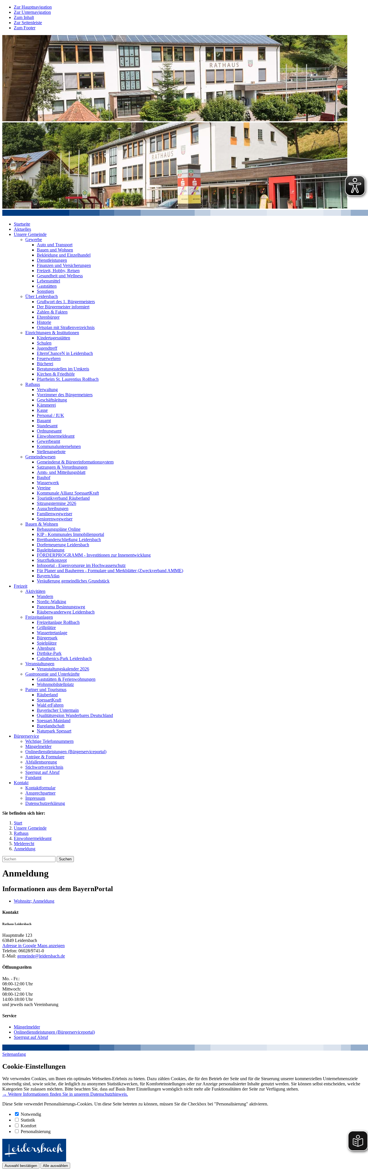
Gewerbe (33, 239)
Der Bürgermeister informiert (63, 306)
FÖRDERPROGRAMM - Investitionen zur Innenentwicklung (94, 555)
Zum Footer (24, 27)
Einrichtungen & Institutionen (52, 332)
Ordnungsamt (49, 430)
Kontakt (21, 782)
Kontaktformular (40, 787)
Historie (44, 322)
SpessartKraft (49, 699)
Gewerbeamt (48, 441)
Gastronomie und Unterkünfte (52, 674)
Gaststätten (47, 286)
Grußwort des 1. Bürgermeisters (66, 301)
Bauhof (43, 477)
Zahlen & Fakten (52, 311)
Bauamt (44, 420)
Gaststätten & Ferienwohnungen (66, 679)
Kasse (42, 410)
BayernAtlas (48, 575)
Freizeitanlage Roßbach (58, 622)
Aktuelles (22, 229)
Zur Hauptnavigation (33, 7)
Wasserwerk (48, 482)
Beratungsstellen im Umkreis (63, 368)
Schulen (44, 343)
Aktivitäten (35, 591)
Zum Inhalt (24, 17)
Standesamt (47, 425)
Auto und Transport (54, 244)
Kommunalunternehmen (59, 446)
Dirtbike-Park (49, 653)
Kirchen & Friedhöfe (56, 374)
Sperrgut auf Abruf (42, 772)
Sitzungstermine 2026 (56, 503)
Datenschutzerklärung (45, 803)
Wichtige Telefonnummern (49, 741)
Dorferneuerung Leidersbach (63, 544)
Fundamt (33, 777)
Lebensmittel (48, 280)
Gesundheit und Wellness (60, 275)
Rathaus (32, 384)
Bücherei (45, 363)
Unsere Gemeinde (30, 234)
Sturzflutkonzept (52, 560)
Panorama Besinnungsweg (61, 606)
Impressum (35, 798)
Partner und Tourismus (45, 689)
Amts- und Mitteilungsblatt (61, 472)
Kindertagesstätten (53, 337)
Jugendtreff (47, 348)
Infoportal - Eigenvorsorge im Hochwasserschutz (81, 565)
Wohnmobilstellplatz (55, 684)
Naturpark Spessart (54, 730)
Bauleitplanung (50, 549)
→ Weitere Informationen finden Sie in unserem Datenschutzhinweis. (65, 1094)
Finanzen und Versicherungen (64, 265)
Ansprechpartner (40, 793)
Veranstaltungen (39, 663)
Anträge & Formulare (44, 756)
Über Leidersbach (41, 296)
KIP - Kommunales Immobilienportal (70, 534)
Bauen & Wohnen (41, 524)
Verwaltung (47, 389)
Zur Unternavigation (32, 12)
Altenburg (46, 648)
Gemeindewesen (40, 456)
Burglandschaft (50, 725)
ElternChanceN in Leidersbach (65, 353)
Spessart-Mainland (53, 720)
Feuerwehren (49, 358)
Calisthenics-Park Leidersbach (64, 658)
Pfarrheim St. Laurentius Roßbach (68, 379)
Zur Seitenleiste (28, 22)
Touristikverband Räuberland (63, 498)
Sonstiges (45, 291)
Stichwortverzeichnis (44, 767)
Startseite (22, 224)
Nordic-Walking (51, 601)
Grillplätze (46, 627)
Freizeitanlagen (39, 617)
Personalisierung (36, 1131)
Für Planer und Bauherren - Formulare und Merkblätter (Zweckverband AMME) (110, 570)
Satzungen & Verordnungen (62, 467)
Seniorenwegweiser (54, 518)
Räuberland (47, 694)
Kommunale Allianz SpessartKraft (68, 493)
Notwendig (31, 1114)
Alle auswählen (55, 1166)
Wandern (45, 596)
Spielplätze (47, 643)
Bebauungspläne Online (58, 529)
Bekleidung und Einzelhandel (64, 255)
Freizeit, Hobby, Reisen (58, 270)
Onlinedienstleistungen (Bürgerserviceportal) (65, 751)
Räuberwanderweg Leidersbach (66, 611)
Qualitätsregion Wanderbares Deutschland (75, 715)
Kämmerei (46, 405)
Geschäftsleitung (52, 399)
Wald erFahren (50, 705)
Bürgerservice (26, 736)
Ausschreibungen (52, 508)
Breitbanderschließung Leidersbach (69, 539)
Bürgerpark (47, 637)
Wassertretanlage (52, 632)
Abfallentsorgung (41, 761)
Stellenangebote (51, 451)
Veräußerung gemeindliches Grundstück (73, 580)
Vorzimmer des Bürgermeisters (65, 394)
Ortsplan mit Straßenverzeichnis (66, 327)
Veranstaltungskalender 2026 (63, 668)
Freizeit (20, 586)
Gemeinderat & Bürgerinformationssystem (75, 461)
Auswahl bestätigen (21, 1166)
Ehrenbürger (48, 317)
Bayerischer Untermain (58, 710)
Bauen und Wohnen (55, 249)
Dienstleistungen (52, 260)
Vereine (44, 487)
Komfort (28, 1125)
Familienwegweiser (54, 513)
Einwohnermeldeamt (55, 436)
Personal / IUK (50, 415)
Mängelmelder (38, 746)
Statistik (28, 1120)
